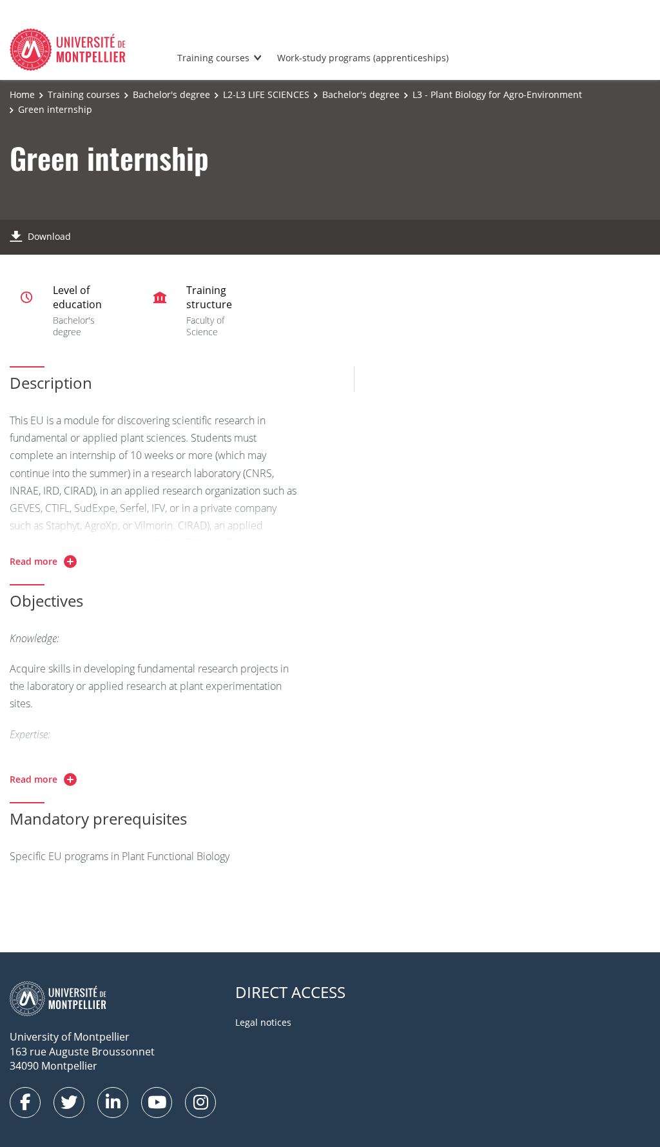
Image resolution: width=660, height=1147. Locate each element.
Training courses (213, 58)
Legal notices (263, 1022)
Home (22, 94)
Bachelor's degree (171, 94)
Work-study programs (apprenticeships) (363, 58)
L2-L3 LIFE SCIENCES (266, 94)
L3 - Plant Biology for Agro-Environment (497, 94)
